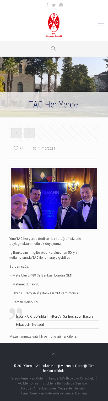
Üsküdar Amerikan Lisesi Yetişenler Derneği (52, 388)
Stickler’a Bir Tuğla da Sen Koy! (65, 383)
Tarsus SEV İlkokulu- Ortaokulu (71, 378)
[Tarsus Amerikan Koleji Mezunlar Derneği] (54, 25)
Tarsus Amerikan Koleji (27, 378)
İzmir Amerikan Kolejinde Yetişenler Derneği (54, 393)
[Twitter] (54, 5)
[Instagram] (61, 5)
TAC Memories (27, 383)
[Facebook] (47, 5)
